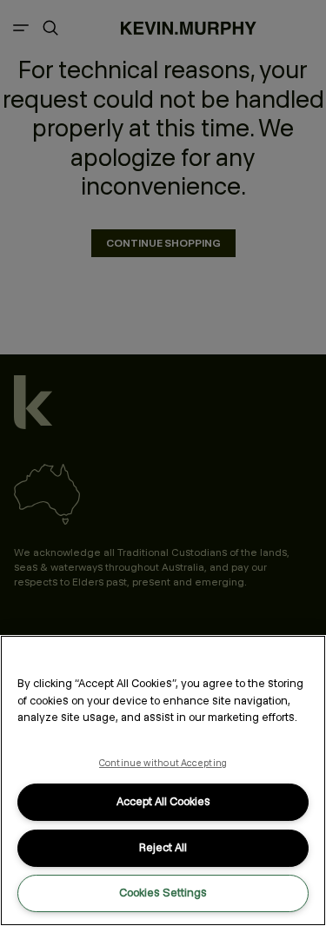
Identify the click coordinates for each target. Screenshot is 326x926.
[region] (163, 780)
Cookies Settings (163, 892)
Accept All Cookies (163, 801)
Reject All (163, 847)
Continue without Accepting (163, 763)
